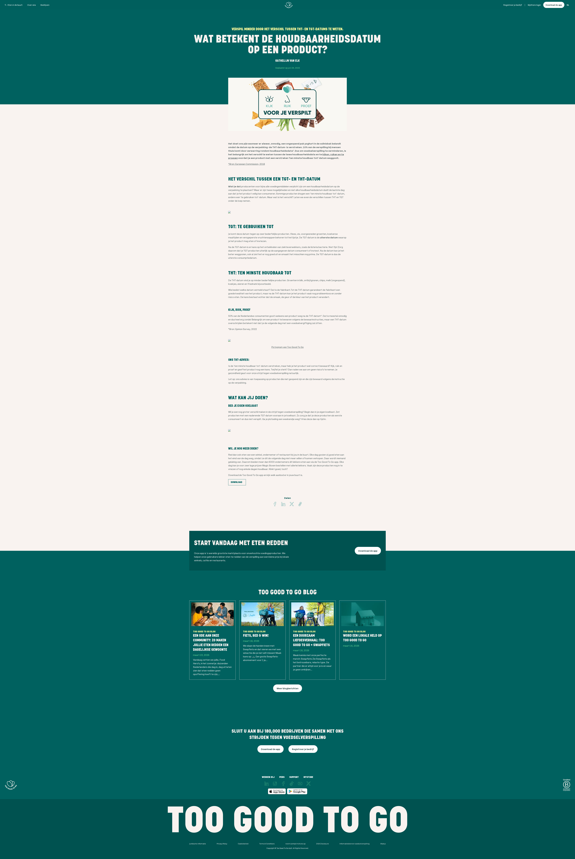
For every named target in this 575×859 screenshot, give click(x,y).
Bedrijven (45, 5)
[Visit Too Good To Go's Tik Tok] (291, 783)
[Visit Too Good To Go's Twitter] (291, 504)
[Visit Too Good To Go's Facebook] (275, 504)
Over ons (31, 5)
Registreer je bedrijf (512, 5)
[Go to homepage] (288, 5)
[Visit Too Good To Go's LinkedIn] (266, 783)
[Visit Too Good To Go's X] (308, 783)
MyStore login (534, 5)
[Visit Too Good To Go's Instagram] (275, 783)
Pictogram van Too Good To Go (287, 347)
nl (568, 5)
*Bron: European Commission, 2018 (246, 163)
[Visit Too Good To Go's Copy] (300, 504)
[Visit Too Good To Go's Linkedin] (283, 504)
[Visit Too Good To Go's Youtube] (300, 783)
